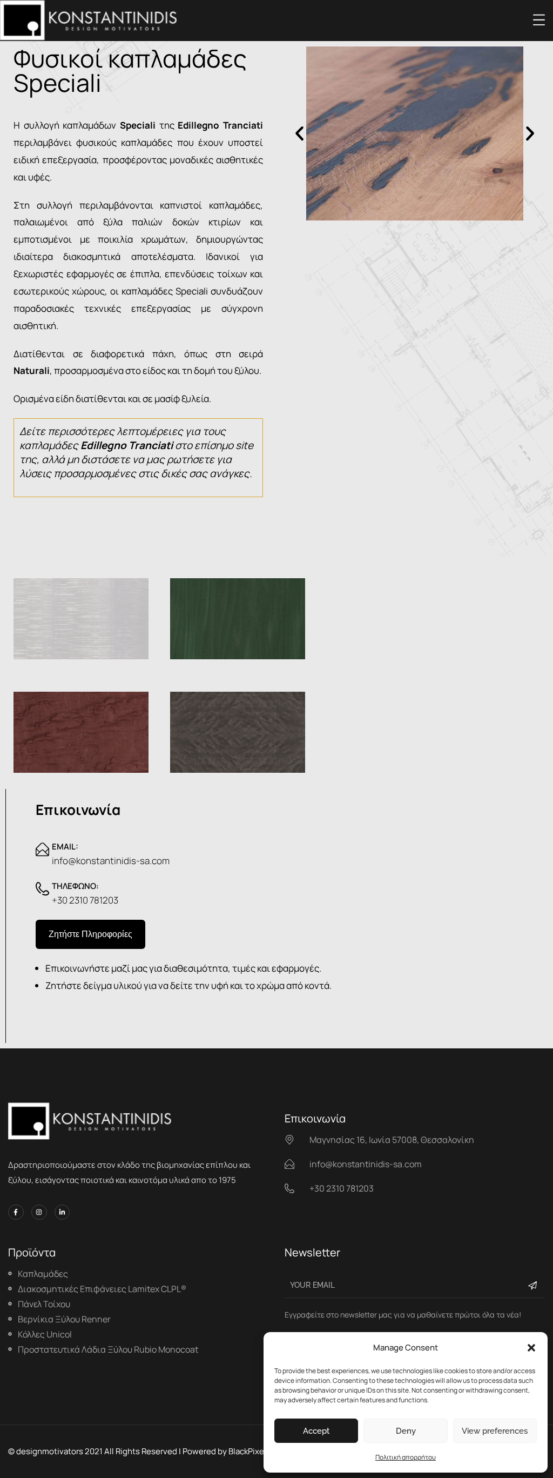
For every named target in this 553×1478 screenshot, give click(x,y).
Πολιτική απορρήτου (405, 1457)
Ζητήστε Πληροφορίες (90, 934)
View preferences (495, 1431)
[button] (531, 1347)
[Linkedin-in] (62, 1212)
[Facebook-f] (16, 1212)
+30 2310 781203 (85, 900)
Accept (316, 1431)
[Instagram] (39, 1212)
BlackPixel (247, 1451)
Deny (406, 1431)
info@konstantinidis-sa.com (111, 860)
